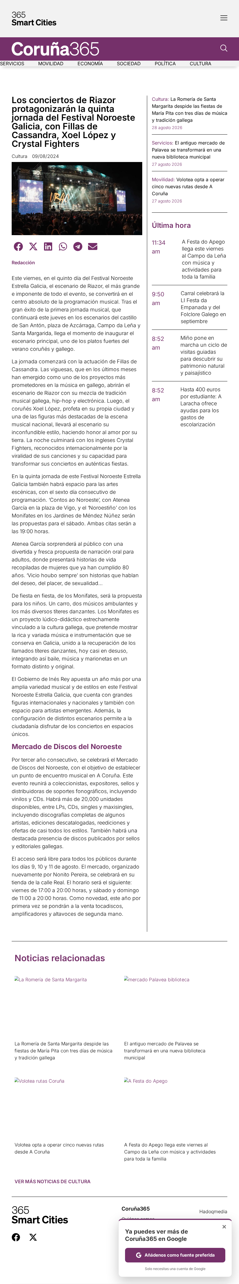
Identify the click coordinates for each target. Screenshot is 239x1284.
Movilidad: (163, 179)
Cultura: (160, 99)
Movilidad (51, 63)
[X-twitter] (33, 1237)
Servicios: (162, 143)
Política (165, 63)
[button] (18, 246)
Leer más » (24, 1065)
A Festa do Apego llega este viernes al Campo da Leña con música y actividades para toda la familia (170, 1152)
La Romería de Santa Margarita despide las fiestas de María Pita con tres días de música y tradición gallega (64, 1051)
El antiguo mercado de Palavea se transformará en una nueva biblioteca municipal (164, 1051)
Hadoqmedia (213, 1211)
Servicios (12, 63)
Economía (90, 63)
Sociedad (129, 63)
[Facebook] (16, 1237)
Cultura (200, 63)
